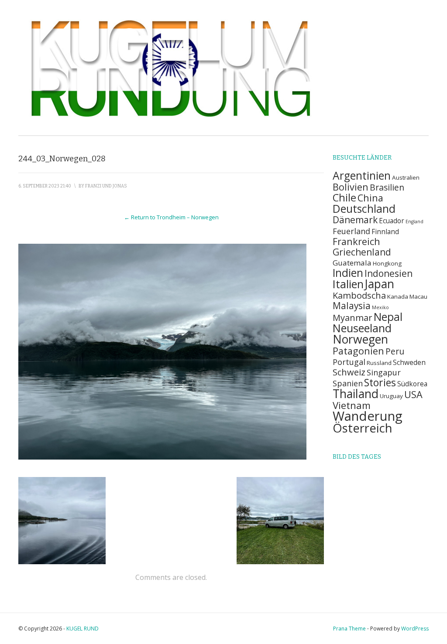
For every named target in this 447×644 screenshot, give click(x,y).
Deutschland (364, 208)
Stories (380, 382)
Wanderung (367, 416)
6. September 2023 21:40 (44, 186)
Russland (379, 363)
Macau (418, 296)
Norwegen (360, 339)
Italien (348, 283)
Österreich (362, 428)
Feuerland (351, 230)
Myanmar (352, 317)
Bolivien (350, 187)
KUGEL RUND (82, 628)
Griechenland (362, 252)
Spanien (348, 383)
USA (413, 394)
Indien (348, 273)
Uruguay (391, 396)
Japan (379, 284)
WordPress (415, 628)
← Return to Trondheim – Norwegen (171, 217)
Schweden (409, 362)
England (414, 221)
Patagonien (358, 350)
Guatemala (352, 263)
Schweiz (349, 372)
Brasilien (387, 187)
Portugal (349, 361)
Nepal (388, 317)
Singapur (384, 372)
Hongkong (387, 263)
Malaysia (352, 306)
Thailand (355, 393)
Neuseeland (362, 327)
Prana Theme (349, 628)
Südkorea (412, 383)
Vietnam (352, 405)
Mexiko (380, 307)
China (370, 197)
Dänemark (355, 220)
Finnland (385, 231)
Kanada (397, 296)
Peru (394, 351)
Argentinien (362, 175)
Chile (344, 197)
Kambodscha (359, 295)
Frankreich (356, 241)
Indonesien (388, 273)
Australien (405, 177)
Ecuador (391, 220)
